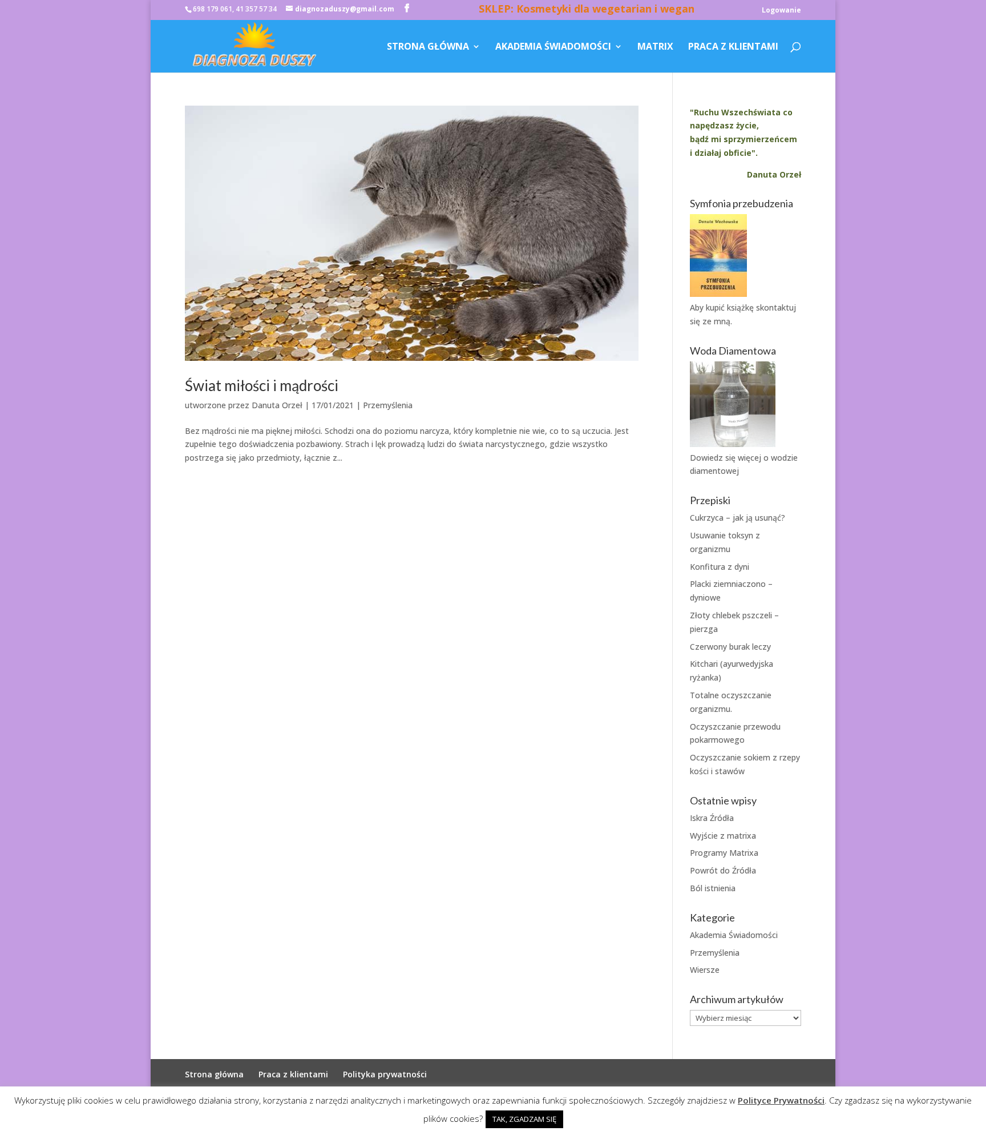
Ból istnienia (713, 888)
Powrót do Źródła (723, 870)
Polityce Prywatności (781, 1100)
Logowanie (781, 11)
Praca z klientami (733, 47)
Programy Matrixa (724, 852)
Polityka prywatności (385, 1074)
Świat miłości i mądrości (261, 385)
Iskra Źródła (712, 817)
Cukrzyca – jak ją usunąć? (737, 517)
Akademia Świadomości (553, 47)
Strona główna (428, 47)
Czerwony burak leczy (730, 646)
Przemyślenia (388, 405)
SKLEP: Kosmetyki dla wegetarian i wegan (586, 10)
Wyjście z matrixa (723, 835)
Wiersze (705, 969)
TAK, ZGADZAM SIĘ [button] (524, 1119)
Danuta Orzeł (277, 405)
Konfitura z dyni (719, 566)
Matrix (655, 47)
